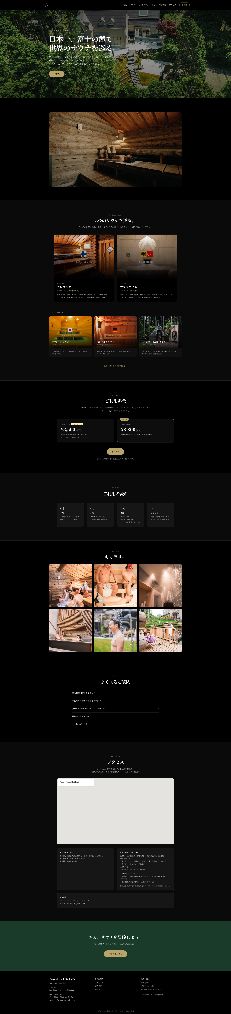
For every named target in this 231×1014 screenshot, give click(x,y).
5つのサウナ (144, 5)
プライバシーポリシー (149, 986)
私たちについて (130, 5)
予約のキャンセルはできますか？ (115, 700)
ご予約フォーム (101, 982)
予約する (57, 73)
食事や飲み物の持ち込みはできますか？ (115, 708)
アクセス (172, 5)
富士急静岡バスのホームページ (147, 886)
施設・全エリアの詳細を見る (115, 366)
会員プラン (116, 459)
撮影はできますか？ (115, 716)
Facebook (145, 994)
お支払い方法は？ (115, 724)
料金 (153, 5)
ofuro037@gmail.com (76, 903)
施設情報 (162, 5)
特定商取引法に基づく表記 (151, 989)
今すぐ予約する (115, 953)
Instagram (158, 994)
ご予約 (184, 5)
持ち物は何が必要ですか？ (115, 693)
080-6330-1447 (70, 900)
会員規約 (144, 982)
